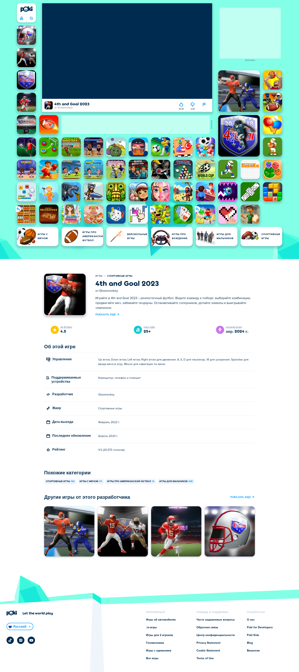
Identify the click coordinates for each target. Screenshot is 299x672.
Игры (98, 276)
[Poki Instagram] (20, 640)
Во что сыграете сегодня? (31, 18)
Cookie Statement (208, 650)
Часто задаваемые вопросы (215, 619)
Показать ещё (105, 314)
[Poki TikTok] (10, 640)
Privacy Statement (208, 643)
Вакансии (253, 650)
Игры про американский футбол (130, 481)
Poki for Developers (260, 627)
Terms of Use (205, 658)
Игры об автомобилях (161, 619)
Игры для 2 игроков (159, 635)
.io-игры (151, 627)
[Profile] (21, 18)
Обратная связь (207, 627)
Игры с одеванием (158, 650)
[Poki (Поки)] (26, 9)
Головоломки (155, 643)
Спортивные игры (119, 276)
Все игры (152, 658)
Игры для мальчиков (176, 481)
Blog (250, 643)
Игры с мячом (91, 481)
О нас (251, 619)
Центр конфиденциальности (215, 635)
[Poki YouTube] (31, 640)
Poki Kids (253, 635)
